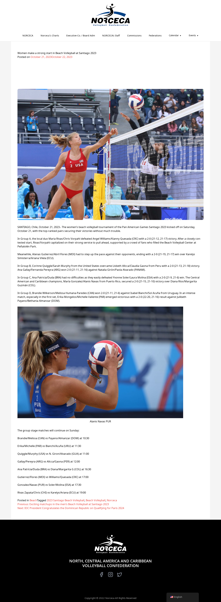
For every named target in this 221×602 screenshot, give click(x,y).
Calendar (174, 35)
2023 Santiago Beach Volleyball (65, 500)
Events (192, 35)
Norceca (112, 500)
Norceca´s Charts (50, 35)
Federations (155, 35)
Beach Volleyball (95, 500)
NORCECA (27, 35)
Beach (33, 500)
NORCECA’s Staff (111, 35)
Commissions (134, 35)
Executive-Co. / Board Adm (80, 35)
